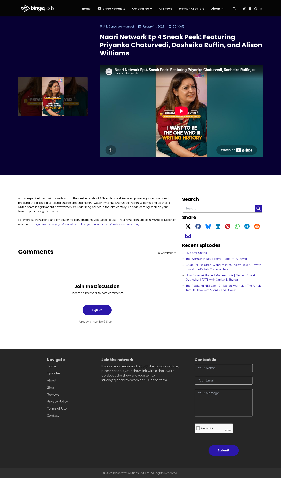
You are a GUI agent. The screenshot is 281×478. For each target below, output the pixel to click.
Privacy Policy (57, 401)
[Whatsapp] (237, 227)
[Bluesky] (208, 227)
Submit (224, 450)
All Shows (165, 9)
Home (86, 9)
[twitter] (244, 9)
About (215, 9)
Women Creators (191, 9)
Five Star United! (197, 253)
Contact (53, 415)
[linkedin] (260, 9)
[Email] (188, 237)
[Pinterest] (227, 227)
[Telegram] (247, 227)
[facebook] (250, 9)
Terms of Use (57, 408)
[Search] (234, 9)
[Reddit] (257, 227)
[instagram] (255, 9)
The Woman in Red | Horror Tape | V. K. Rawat (216, 259)
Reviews (53, 394)
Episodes (53, 373)
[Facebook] (198, 227)
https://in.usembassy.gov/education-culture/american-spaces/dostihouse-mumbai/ (84, 224)
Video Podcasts (113, 9)
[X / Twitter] (188, 227)
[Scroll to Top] (272, 453)
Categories (140, 9)
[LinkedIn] (218, 227)
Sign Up (97, 310)
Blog (50, 387)
